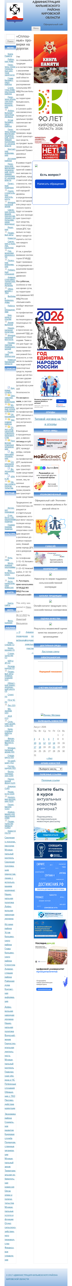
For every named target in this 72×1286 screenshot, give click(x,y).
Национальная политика (10, 330)
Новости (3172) (10, 832)
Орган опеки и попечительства (10, 485)
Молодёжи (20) (8, 711)
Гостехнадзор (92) (10, 767)
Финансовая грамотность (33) (10, 741)
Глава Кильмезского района (9, 81)
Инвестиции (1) (9, 643)
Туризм (11, 578)
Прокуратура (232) (9, 806)
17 (35, 747)
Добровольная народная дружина (9, 114)
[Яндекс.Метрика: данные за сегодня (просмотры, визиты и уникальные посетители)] (50, 715)
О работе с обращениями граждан (10, 518)
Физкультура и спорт (10, 572)
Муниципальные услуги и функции (10, 408)
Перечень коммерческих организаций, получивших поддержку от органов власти (10, 172)
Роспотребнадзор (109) (9, 773)
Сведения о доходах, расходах (10, 244)
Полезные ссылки (51, 780)
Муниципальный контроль (10, 337)
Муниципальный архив (10, 204)
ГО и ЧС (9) (10, 701)
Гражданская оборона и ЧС (10, 254)
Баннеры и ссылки (8, 317)
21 (54, 747)
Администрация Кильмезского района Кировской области (46, 9)
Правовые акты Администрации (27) (9, 676)
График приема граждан (10, 527)
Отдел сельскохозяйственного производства (9, 432)
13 (49, 743)
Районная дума (9, 60)
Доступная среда (50, 651)
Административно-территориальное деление (10, 281)
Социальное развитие (9, 464)
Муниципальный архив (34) (10, 750)
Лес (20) (11, 705)
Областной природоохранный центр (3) (10, 687)
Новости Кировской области (10, 362)
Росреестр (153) (9, 793)
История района (10, 159)
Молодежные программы (10, 565)
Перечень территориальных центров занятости (10, 70)
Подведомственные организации (10, 445)
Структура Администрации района (10, 91)
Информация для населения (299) (10, 815)
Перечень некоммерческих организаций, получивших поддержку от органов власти (10, 137)
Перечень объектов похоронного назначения (10, 102)
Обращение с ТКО (9, 291)
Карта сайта (9, 604)
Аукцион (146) (10, 787)
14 (54, 743)
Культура (9, 559)
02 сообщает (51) (10, 762)
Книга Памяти (9, 55)
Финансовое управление (9, 455)
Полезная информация (9, 263)
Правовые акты (9, 234)
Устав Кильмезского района (9, 123)
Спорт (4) (9, 695)
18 (40, 747)
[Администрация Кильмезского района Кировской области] (14, 23)
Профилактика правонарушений (10, 346)
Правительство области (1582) (9, 824)
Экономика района (10, 422)
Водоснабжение (10, 471)
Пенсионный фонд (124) (10, 781)
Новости (12, 238)
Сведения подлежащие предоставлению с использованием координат (10, 217)
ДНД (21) (8, 717)
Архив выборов (9, 323)
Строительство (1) (9, 655)
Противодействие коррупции (10, 398)
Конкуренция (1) (10, 649)
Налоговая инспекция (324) (10, 799)
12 (44, 743)
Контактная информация (10, 152)
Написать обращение (50, 183)
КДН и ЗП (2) (9, 662)
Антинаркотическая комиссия (10, 584)
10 (35, 743)
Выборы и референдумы (10, 299)
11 (40, 743)
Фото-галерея (9, 622)
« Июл (49, 758)
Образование (10, 415)
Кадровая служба (10, 390)
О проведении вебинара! (22, 636)
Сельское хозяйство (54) (10, 723)
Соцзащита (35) (9, 756)
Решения (9, 228)
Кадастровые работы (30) (9, 732)
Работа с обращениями (10, 309)
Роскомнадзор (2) (10, 667)
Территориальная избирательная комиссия (10, 1178)
